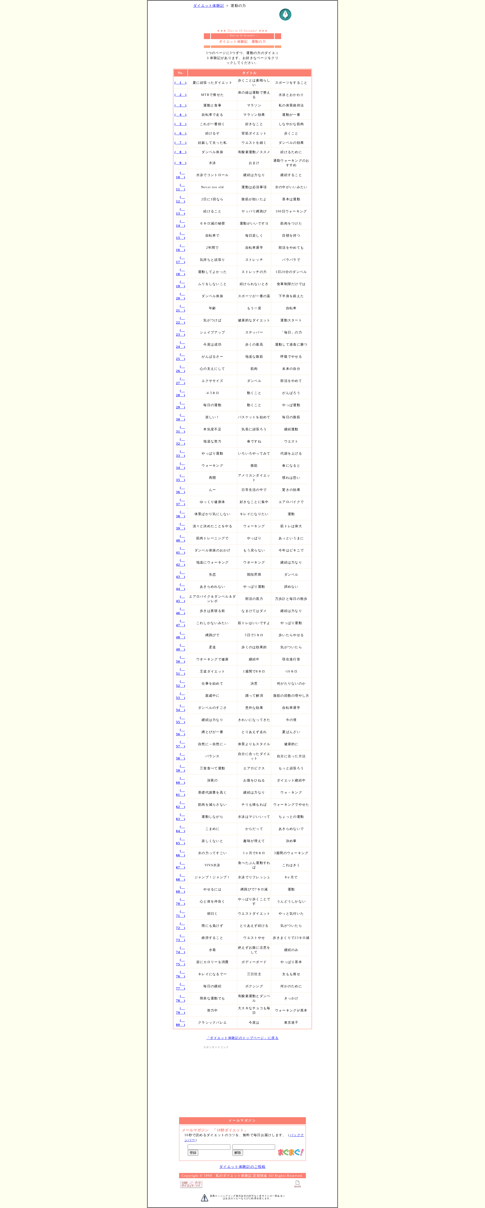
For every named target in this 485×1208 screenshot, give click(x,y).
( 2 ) (181, 95)
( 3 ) (181, 105)
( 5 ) (181, 124)
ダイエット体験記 (208, 6)
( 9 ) (181, 163)
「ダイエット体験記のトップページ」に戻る (242, 1038)
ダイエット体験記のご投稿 (242, 1167)
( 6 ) (181, 133)
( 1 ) (181, 83)
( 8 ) (181, 152)
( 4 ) (181, 115)
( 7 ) (181, 143)
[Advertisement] (242, 1080)
